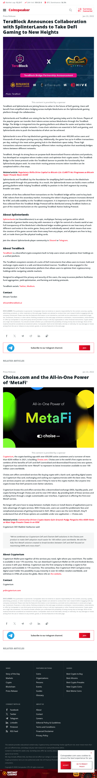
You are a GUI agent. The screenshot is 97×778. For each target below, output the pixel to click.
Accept (66, 765)
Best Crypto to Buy (74, 674)
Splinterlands (9, 219)
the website (56, 574)
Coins (38, 674)
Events (39, 686)
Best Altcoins (72, 678)
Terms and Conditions (45, 727)
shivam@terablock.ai (12, 302)
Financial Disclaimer (45, 731)
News (8, 668)
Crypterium (8, 456)
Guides (39, 691)
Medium (30, 286)
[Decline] (91, 753)
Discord (53, 240)
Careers (39, 718)
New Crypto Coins (74, 686)
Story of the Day (13, 674)
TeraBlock (7, 253)
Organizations (42, 678)
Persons (39, 682)
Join (84, 348)
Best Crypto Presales (75, 682)
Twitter (22, 286)
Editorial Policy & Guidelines (48, 722)
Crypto (9, 682)
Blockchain (10, 686)
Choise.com (42, 459)
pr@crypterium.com (12, 590)
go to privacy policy (82, 765)
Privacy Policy (42, 735)
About (38, 710)
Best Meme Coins (74, 691)
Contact (39, 714)
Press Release (12, 691)
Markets (9, 678)
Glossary (40, 695)
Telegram (63, 240)
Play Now (76, 773)
